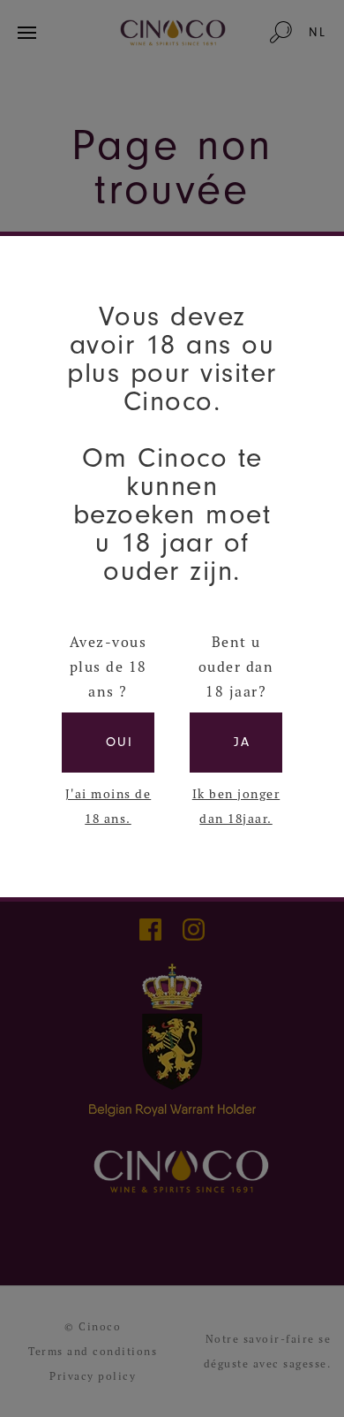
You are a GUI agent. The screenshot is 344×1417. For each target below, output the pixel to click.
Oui (119, 742)
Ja (242, 742)
